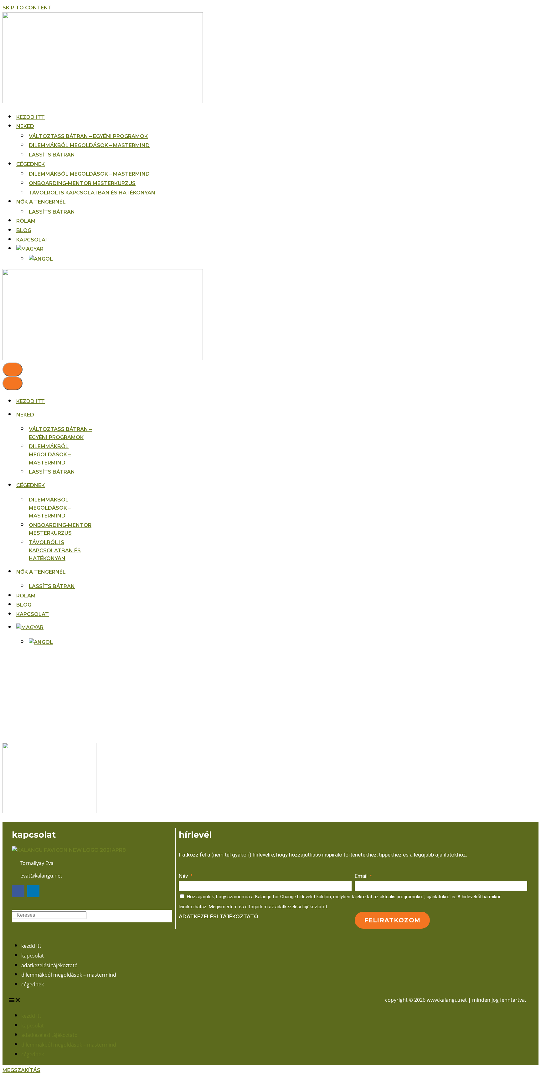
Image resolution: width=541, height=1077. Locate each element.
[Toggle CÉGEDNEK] (104, 485)
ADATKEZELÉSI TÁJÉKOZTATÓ (49, 965)
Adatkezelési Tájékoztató (218, 917)
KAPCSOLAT (32, 240)
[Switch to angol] (41, 259)
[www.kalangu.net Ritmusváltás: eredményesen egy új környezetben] (103, 101)
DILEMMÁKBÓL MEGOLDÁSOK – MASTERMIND (89, 145)
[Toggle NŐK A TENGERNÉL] (104, 572)
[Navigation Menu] (13, 369)
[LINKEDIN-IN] (33, 891)
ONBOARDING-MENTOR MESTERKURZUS (82, 183)
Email (362, 876)
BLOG (23, 230)
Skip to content (27, 8)
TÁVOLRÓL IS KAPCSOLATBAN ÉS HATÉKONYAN (92, 193)
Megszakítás (21, 1070)
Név (184, 876)
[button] (139, 1000)
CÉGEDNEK (32, 984)
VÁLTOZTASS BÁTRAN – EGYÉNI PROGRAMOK (88, 136)
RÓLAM (26, 221)
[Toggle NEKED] (104, 415)
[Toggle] (104, 627)
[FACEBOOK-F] (18, 891)
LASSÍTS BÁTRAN (52, 155)
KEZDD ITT (30, 117)
